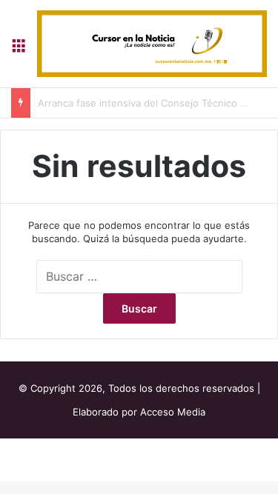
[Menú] (18, 49)
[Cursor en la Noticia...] (152, 43)
